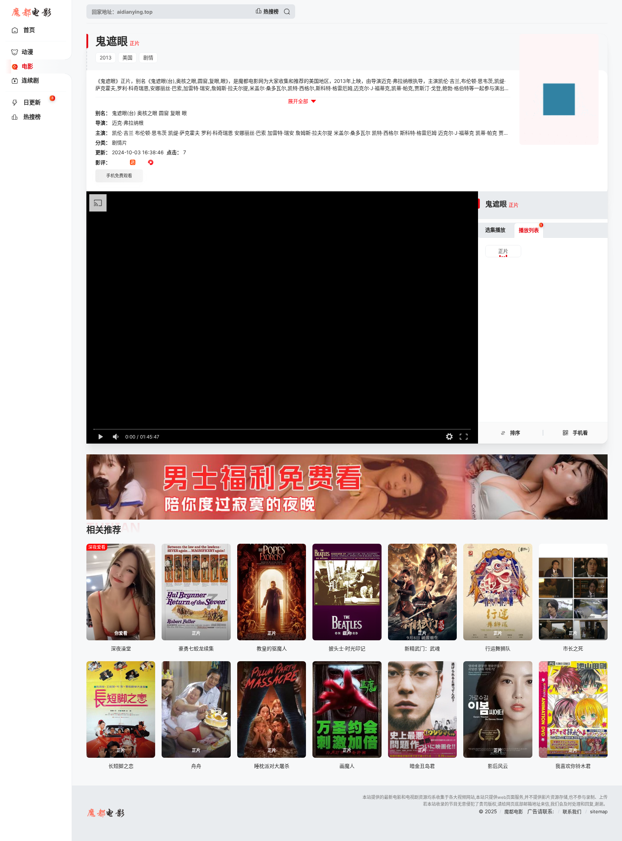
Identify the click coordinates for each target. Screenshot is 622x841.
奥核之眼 (147, 113)
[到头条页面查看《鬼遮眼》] (141, 162)
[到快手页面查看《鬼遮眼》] (132, 162)
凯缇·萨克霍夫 (184, 133)
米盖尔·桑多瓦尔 (352, 133)
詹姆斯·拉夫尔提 (314, 133)
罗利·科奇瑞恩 (217, 133)
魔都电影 (513, 811)
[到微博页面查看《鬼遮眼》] (159, 162)
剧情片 (119, 142)
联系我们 (573, 811)
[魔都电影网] (32, 11)
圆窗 (164, 113)
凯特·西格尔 (385, 133)
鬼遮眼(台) (124, 113)
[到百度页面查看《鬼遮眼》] (168, 162)
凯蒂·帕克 (486, 133)
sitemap (599, 811)
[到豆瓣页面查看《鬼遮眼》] (114, 162)
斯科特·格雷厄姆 (418, 133)
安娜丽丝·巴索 (250, 133)
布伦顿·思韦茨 (151, 133)
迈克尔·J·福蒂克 (456, 133)
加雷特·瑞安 (280, 133)
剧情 (148, 57)
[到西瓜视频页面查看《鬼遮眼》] (150, 162)
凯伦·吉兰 (123, 133)
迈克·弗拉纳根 (128, 123)
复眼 (175, 113)
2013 (106, 57)
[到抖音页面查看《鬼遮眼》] (123, 162)
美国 (127, 57)
